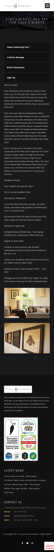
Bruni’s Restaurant (16, 67)
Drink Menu (9, 492)
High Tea (11, 77)
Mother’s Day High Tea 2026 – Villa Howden (22, 488)
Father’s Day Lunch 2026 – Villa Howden (20, 476)
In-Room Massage (15, 57)
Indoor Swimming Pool (18, 47)
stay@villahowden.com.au (24, 516)
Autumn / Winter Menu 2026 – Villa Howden (22, 484)
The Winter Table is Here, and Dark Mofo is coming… (25, 480)
